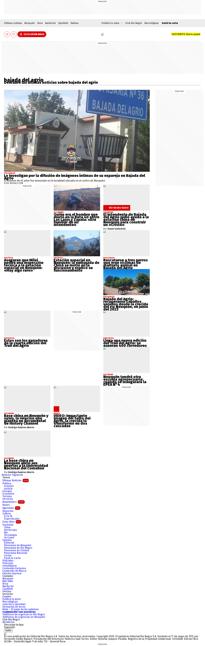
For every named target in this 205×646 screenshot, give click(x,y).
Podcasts (7, 563)
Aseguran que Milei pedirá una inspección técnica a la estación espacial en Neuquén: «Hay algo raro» (23, 265)
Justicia (8, 488)
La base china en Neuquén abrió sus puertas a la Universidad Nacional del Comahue (26, 464)
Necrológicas (151, 23)
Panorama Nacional (15, 553)
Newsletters (13, 501)
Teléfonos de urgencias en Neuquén (23, 617)
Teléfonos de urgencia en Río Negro (23, 614)
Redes (6, 505)
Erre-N (8, 516)
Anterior (6, 474)
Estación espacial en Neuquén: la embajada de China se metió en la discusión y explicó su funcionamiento (76, 265)
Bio (6, 532)
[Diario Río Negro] (102, 34)
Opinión (7, 540)
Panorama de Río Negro (18, 548)
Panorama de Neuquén (17, 545)
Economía (8, 494)
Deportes (7, 511)
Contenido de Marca (14, 571)
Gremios (9, 486)
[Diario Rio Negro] (5, 633)
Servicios (7, 499)
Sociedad (7, 525)
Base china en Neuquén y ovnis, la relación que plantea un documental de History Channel (26, 419)
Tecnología (10, 535)
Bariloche (50, 23)
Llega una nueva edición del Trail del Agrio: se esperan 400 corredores (125, 343)
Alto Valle (7, 581)
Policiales (9, 173)
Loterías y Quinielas (14, 604)
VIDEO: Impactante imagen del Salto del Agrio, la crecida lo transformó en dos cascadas (72, 420)
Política (6, 483)
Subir (8, 630)
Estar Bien (11, 521)
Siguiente (17, 474)
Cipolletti (63, 23)
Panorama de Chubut (16, 550)
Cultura (6, 513)
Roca (40, 23)
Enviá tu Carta (12, 558)
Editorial (9, 542)
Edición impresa (11, 573)
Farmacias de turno (13, 607)
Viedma (74, 23)
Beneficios (8, 622)
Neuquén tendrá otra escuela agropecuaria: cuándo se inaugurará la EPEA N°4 (124, 381)
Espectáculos (12, 518)
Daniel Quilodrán (117, 229)
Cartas (8, 555)
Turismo (7, 496)
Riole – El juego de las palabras (20, 609)
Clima (7, 527)
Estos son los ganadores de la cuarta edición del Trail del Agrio (26, 343)
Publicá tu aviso (11, 599)
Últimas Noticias (15, 480)
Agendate (11, 507)
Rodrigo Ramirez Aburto (21, 427)
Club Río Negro (133, 23)
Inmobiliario (9, 566)
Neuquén (29, 23)
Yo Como (9, 537)
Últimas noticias (13, 23)
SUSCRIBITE (186, 34)
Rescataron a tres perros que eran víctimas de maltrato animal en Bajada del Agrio (125, 264)
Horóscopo (10, 530)
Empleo (6, 596)
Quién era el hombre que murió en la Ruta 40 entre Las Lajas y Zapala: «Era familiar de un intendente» (76, 219)
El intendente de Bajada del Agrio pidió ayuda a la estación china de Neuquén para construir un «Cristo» (126, 219)
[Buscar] (13, 34)
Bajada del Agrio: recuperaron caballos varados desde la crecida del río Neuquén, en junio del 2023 (125, 304)
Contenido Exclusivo (14, 568)
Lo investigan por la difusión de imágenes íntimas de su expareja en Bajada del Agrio (74, 176)
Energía (7, 491)
